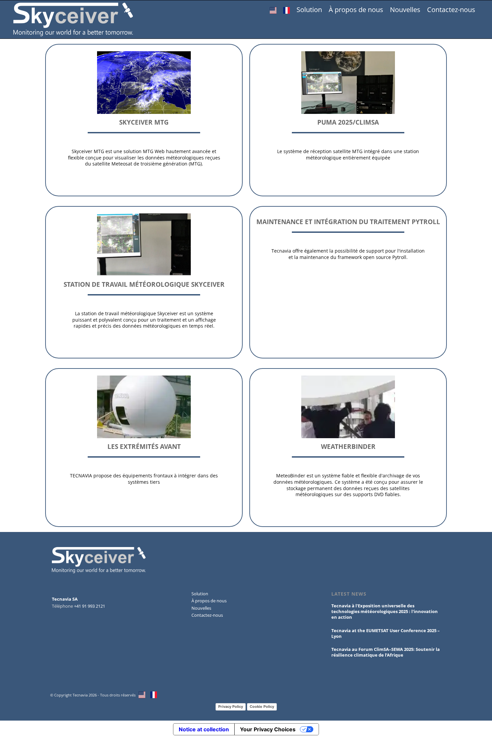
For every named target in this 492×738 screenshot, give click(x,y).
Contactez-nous (451, 9)
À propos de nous (356, 9)
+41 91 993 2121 (89, 606)
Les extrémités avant (144, 446)
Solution (309, 9)
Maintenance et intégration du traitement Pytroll (348, 221)
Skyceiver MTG (144, 122)
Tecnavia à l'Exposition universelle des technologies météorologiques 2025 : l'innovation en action (384, 611)
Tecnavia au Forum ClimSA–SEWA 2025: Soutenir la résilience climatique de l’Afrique (385, 652)
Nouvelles (405, 9)
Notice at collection (204, 729)
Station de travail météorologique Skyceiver (144, 284)
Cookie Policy (262, 706)
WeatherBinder (348, 446)
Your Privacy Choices (268, 729)
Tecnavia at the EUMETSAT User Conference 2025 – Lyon (385, 633)
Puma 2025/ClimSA (348, 122)
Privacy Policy (230, 706)
